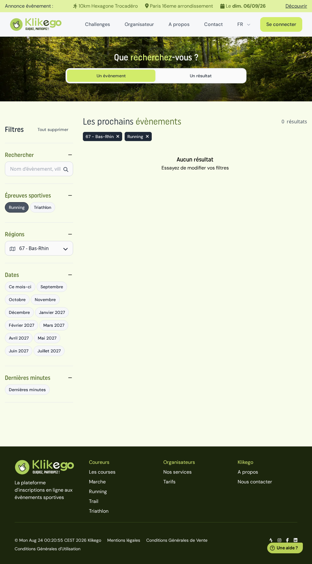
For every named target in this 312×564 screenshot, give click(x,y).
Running (98, 491)
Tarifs (169, 481)
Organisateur (139, 24)
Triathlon (98, 511)
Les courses (102, 472)
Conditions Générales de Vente (176, 540)
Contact (213, 24)
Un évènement (111, 75)
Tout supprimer (52, 129)
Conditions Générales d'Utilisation (47, 548)
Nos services (177, 472)
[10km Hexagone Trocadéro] (156, 6)
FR (240, 24)
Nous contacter (255, 481)
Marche (97, 481)
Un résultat (201, 75)
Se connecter (281, 24)
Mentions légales (123, 540)
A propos (179, 24)
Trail (93, 501)
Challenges (97, 24)
